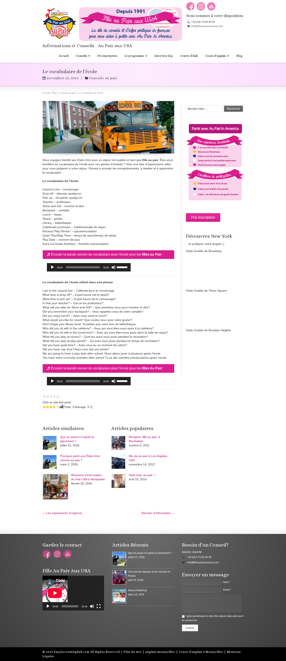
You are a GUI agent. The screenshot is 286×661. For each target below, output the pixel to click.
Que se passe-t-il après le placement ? (150, 553)
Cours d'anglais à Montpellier (201, 651)
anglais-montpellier (160, 651)
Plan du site (133, 651)
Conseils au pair (103, 78)
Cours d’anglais (215, 55)
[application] (89, 267)
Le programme (134, 55)
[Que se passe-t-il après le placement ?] (50, 443)
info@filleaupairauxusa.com (207, 26)
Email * (227, 589)
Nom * (226, 582)
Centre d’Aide (189, 55)
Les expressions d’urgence (62, 513)
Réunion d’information (158, 513)
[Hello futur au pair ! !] (118, 481)
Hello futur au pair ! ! (142, 475)
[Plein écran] (99, 606)
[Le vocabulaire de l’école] (108, 127)
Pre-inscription (107, 55)
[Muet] (113, 267)
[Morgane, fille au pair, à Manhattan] (118, 443)
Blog (239, 55)
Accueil (63, 55)
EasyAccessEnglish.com (71, 651)
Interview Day (164, 55)
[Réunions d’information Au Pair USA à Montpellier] (55, 487)
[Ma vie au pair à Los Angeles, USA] (118, 462)
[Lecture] (52, 267)
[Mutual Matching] (119, 596)
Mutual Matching (137, 590)
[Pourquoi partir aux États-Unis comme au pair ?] (50, 462)
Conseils (81, 55)
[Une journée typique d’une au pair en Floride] (119, 577)
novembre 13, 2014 (63, 78)
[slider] (123, 267)
